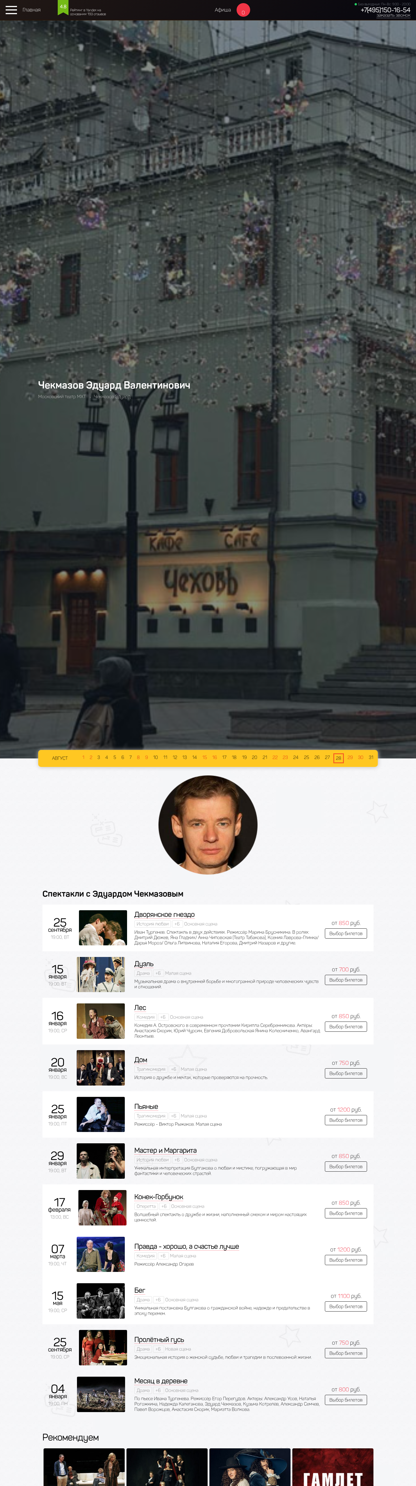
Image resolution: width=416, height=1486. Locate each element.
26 (317, 757)
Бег (139, 1290)
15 (204, 757)
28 (338, 758)
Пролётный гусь (159, 1339)
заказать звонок (393, 15)
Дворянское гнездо (164, 914)
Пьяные (146, 1106)
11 (165, 757)
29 (350, 757)
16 (214, 757)
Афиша (223, 10)
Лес (140, 1007)
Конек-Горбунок (158, 1197)
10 (155, 757)
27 (327, 757)
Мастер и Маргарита (165, 1150)
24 (296, 757)
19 (244, 757)
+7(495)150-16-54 (385, 10)
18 (234, 757)
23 (285, 757)
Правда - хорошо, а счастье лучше (186, 1246)
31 (371, 757)
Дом (140, 1060)
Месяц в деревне (161, 1381)
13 (184, 757)
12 (175, 757)
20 (254, 757)
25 (306, 757)
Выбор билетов (346, 933)
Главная (31, 10)
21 (265, 757)
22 (275, 757)
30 (360, 757)
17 (224, 757)
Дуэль (143, 964)
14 (194, 757)
